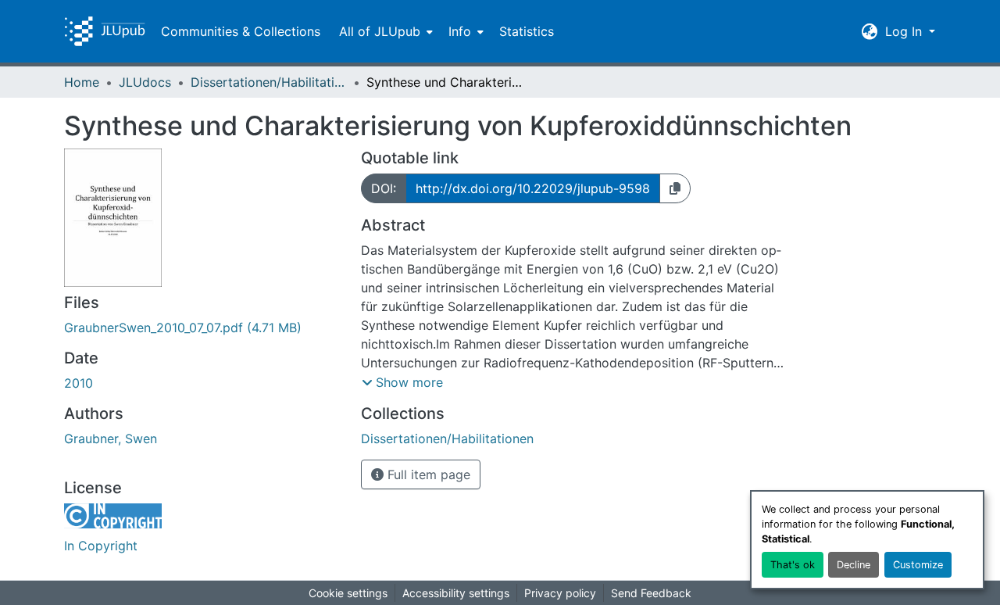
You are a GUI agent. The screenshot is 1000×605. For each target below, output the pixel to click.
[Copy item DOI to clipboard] (675, 188)
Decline (853, 565)
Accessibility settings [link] (455, 593)
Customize (918, 565)
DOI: (383, 188)
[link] (203, 327)
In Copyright (101, 545)
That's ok (792, 565)
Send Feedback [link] (651, 593)
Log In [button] (905, 31)
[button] (104, 31)
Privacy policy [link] (560, 593)
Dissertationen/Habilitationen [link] (269, 82)
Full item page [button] (427, 474)
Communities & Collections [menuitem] (240, 31)
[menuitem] (384, 31)
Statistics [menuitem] (526, 31)
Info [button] (459, 31)
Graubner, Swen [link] (110, 438)
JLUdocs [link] (145, 82)
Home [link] (81, 82)
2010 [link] (78, 383)
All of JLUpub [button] (379, 31)
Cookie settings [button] (348, 593)
